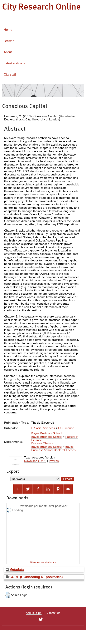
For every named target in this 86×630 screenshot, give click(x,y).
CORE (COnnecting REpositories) (36, 577)
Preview (54, 460)
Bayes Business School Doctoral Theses (53, 448)
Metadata (16, 569)
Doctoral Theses (42, 443)
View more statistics (43, 562)
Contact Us (53, 613)
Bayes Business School (46, 433)
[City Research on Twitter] (40, 619)
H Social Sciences (43, 428)
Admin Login (34, 613)
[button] (7, 595)
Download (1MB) (35, 460)
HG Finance (66, 428)
